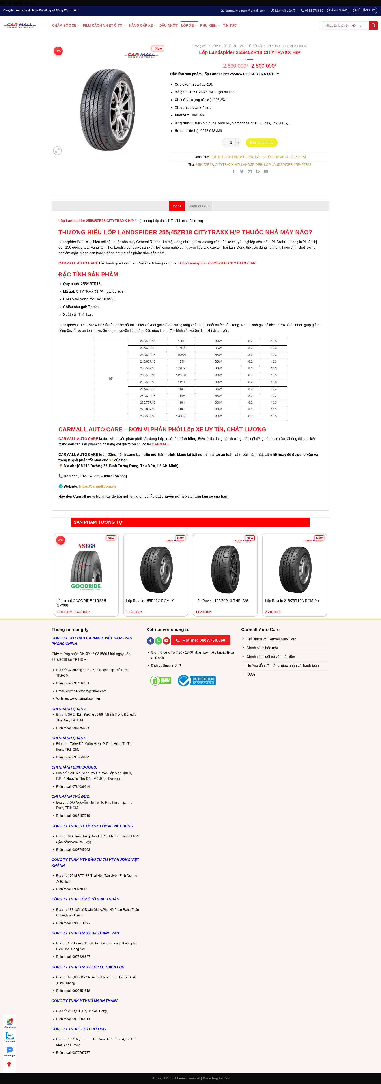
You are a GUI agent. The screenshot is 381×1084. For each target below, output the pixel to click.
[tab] (177, 206)
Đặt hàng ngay (261, 142)
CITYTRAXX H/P (227, 164)
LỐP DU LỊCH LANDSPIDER (286, 46)
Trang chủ (200, 46)
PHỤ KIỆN (208, 25)
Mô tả (176, 206)
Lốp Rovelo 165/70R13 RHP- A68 (222, 601)
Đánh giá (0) (198, 206)
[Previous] (60, 93)
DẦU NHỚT (168, 25)
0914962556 (81, 683)
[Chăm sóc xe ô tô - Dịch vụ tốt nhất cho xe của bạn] (19, 25)
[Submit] (373, 25)
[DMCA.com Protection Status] (161, 680)
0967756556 (81, 728)
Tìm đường (10, 1027)
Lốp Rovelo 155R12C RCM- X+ (151, 601)
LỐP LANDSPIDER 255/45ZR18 (287, 164)
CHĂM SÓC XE (64, 25)
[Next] (155, 93)
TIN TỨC (230, 25)
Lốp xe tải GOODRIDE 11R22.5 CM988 (81, 603)
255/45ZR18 (204, 164)
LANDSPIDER (251, 164)
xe (111, 460)
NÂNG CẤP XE (141, 25)
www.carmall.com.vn (85, 698)
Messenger (10, 1055)
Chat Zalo (10, 1041)
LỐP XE (187, 25)
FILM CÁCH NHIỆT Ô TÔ (102, 25)
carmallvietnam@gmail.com (86, 691)
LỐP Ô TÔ (254, 46)
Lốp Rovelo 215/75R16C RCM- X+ (292, 601)
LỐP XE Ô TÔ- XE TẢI (227, 46)
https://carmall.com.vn (97, 486)
